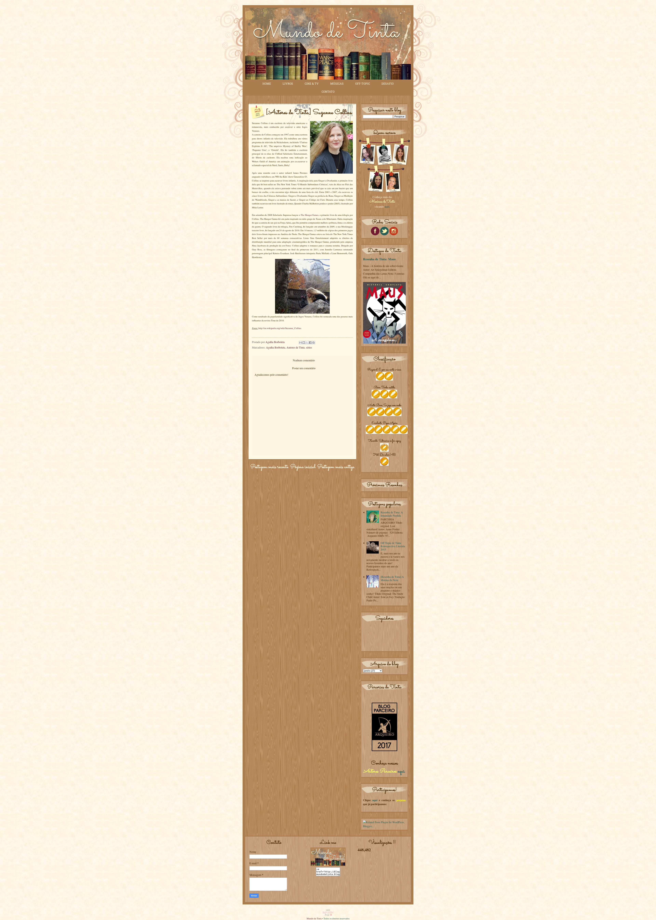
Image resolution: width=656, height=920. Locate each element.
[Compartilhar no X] (307, 342)
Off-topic (362, 83)
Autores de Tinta (295, 347)
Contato (328, 91)
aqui (401, 771)
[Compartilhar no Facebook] (310, 342)
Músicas (337, 83)
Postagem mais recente (269, 467)
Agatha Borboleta (275, 347)
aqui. (387, 206)
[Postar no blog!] (303, 342)
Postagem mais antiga (335, 467)
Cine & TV (312, 83)
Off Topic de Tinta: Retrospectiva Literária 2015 (393, 546)
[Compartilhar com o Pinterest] (313, 342)
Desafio (387, 83)
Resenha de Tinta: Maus (379, 259)
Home (266, 83)
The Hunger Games (309, 214)
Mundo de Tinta (314, 918)
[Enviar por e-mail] (300, 342)
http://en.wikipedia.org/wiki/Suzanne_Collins (279, 328)
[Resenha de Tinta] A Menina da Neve (392, 578)
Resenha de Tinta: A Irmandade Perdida (392, 513)
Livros (288, 83)
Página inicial (302, 467)
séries (309, 347)
